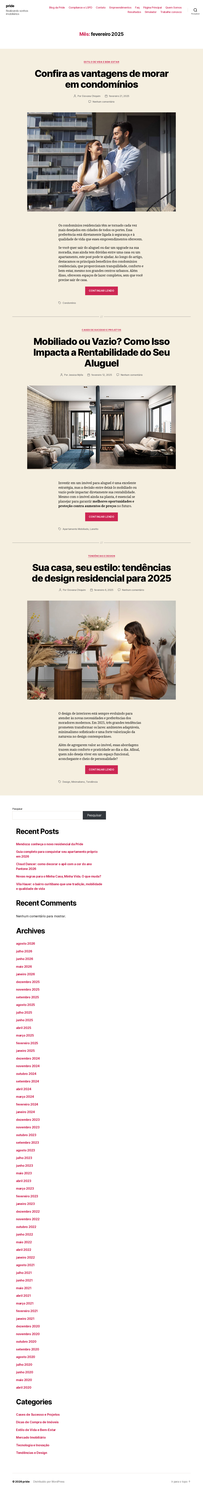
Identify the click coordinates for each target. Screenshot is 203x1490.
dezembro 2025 (28, 982)
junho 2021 (24, 1280)
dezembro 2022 (28, 1211)
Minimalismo (78, 781)
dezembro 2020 (28, 1326)
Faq (137, 7)
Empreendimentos (120, 7)
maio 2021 (24, 1288)
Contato (101, 7)
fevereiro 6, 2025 (103, 589)
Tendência (92, 781)
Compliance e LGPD (80, 7)
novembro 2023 (28, 1127)
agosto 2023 (25, 1150)
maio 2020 (24, 1380)
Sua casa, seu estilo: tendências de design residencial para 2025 (101, 573)
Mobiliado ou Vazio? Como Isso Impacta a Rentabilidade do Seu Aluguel (101, 352)
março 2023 (25, 1188)
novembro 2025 (28, 989)
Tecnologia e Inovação (32, 1445)
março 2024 (25, 1097)
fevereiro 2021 (27, 1311)
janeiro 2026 (25, 974)
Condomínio (69, 302)
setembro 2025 (27, 997)
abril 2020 (23, 1387)
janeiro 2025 (25, 1051)
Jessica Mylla (76, 374)
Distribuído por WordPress (48, 1481)
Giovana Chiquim (91, 96)
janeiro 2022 (25, 1257)
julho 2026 (24, 951)
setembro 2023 (27, 1142)
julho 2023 (24, 1158)
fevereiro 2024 (27, 1104)
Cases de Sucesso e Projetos (101, 330)
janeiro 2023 (25, 1204)
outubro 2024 (26, 1074)
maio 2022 (24, 1242)
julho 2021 (24, 1273)
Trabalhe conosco (171, 12)
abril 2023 (23, 1181)
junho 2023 (24, 1165)
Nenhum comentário (104, 101)
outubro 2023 (26, 1135)
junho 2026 (24, 959)
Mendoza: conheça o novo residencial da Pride (49, 844)
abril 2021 (23, 1296)
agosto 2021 (25, 1265)
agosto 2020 (25, 1357)
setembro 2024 (27, 1081)
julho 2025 (24, 1012)
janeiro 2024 (25, 1112)
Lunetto (94, 528)
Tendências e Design (101, 556)
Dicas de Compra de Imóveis (37, 1422)
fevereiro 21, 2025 (119, 96)
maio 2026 (24, 966)
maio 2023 (24, 1173)
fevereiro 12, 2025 (101, 374)
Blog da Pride (57, 7)
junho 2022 (24, 1234)
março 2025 (25, 1035)
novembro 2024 (28, 1066)
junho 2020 (24, 1372)
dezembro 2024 (28, 1058)
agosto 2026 (25, 943)
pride (10, 6)
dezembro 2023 (28, 1120)
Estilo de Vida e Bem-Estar (101, 62)
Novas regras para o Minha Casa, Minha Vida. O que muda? (58, 876)
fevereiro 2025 (27, 1043)
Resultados (134, 12)
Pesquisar (17, 808)
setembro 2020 (27, 1349)
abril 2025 (23, 1028)
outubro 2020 (26, 1341)
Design (66, 781)
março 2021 (24, 1303)
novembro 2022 (28, 1219)
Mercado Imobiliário (31, 1437)
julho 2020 (24, 1364)
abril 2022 (23, 1250)
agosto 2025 (25, 1005)
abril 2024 (23, 1089)
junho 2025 (24, 1020)
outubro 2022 (26, 1227)
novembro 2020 (28, 1334)
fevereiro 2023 (27, 1196)
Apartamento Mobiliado (76, 528)
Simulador (151, 12)
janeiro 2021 (25, 1319)
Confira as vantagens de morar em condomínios (102, 79)
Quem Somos (173, 7)
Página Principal (152, 7)
